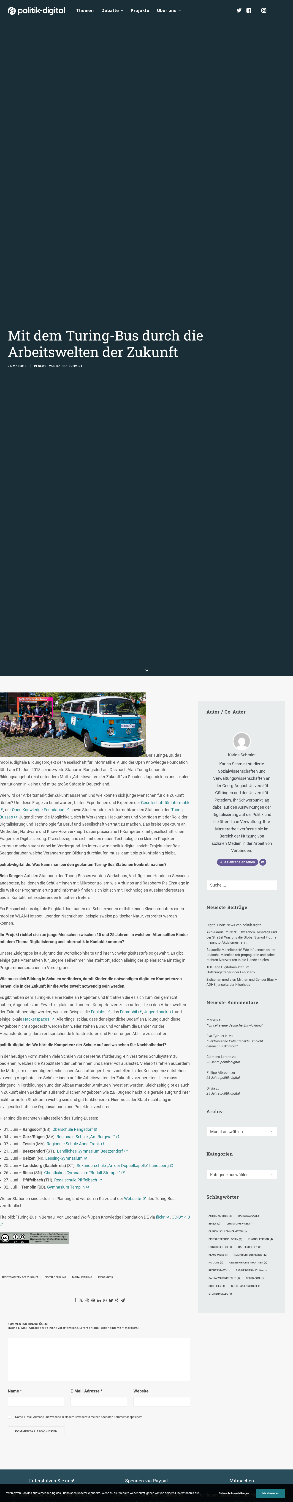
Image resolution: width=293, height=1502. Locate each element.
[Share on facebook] (75, 1300)
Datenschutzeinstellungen (234, 1493)
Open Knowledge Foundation (38, 809)
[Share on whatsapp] (105, 1300)
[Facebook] (251, 11)
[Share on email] (122, 1300)
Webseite (132, 1198)
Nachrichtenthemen (250, 1254)
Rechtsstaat (219, 1270)
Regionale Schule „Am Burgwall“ (86, 1136)
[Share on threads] (87, 1300)
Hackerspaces (36, 1019)
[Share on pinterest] (93, 1300)
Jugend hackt (156, 1011)
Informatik (105, 1277)
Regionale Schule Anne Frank (73, 1143)
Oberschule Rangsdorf (72, 1129)
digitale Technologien (225, 1239)
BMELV (214, 1223)
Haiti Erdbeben (249, 1247)
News (42, 366)
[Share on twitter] (81, 1300)
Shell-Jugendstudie (246, 1286)
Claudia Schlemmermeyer (228, 1231)
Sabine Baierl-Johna (251, 1270)
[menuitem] (85, 11)
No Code (216, 1262)
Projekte (140, 10)
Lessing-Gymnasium (64, 1158)
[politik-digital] (36, 11)
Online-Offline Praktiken (248, 1262)
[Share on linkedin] (99, 1300)
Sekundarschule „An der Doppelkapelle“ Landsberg (123, 1165)
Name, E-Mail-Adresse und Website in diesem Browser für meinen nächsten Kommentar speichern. (79, 1417)
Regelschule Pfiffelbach (75, 1180)
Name (15, 1391)
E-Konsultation (260, 1239)
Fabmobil (128, 1011)
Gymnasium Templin (66, 1187)
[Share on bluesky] (111, 1300)
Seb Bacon (255, 1278)
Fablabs (98, 1011)
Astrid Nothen (220, 1215)
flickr (160, 1217)
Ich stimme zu (270, 1493)
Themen (85, 10)
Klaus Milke (218, 1254)
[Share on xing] (116, 1300)
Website (141, 1391)
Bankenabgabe (249, 1215)
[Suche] (241, 885)
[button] (283, 11)
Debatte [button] (110, 10)
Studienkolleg (220, 1293)
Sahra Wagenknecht (224, 1278)
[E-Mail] (262, 862)
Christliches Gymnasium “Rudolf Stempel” (82, 1172)
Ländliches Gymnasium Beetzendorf (90, 1151)
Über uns (166, 10)
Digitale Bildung (55, 1277)
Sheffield (217, 1286)
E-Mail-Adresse (86, 1391)
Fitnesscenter (220, 1247)
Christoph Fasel (239, 1223)
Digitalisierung (82, 1277)
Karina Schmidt (69, 366)
